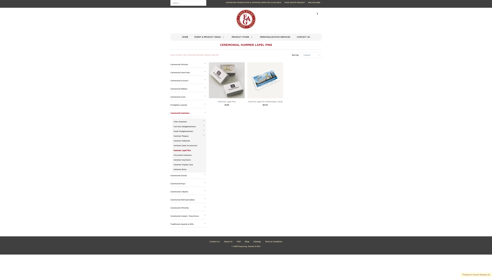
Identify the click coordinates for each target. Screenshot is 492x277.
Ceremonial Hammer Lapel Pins (246, 45)
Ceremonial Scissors (179, 81)
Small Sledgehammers (183, 131)
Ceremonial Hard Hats (180, 72)
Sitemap (257, 242)
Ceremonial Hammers (195, 55)
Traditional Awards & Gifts (182, 224)
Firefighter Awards (178, 105)
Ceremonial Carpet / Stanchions (184, 216)
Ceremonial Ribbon (178, 89)
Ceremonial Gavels (178, 175)
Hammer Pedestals (182, 141)
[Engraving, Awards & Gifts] (246, 20)
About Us (228, 242)
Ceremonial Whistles (179, 208)
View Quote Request (294, 2)
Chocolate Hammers (183, 155)
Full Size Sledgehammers (185, 126)
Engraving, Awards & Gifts (249, 246)
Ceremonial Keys (177, 184)
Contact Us (215, 242)
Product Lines (181, 55)
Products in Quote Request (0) (476, 275)
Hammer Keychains (182, 160)
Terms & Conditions (273, 242)
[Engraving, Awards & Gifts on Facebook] (317, 14)
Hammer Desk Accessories (185, 145)
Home (172, 55)
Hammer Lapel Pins (211, 55)
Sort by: (296, 55)
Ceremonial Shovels (179, 64)
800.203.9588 (314, 2)
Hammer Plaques (181, 136)
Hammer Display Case (183, 165)
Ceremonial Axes (177, 97)
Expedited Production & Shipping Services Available (253, 2)
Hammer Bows (180, 169)
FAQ (239, 242)
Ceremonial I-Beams (179, 192)
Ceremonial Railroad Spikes (182, 200)
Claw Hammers (180, 122)
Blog (247, 242)
